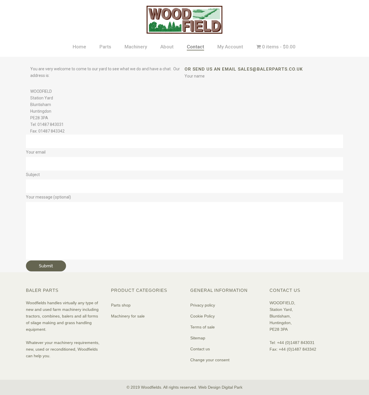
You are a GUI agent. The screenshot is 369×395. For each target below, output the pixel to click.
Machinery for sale (128, 316)
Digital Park (232, 387)
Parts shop (121, 305)
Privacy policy (202, 305)
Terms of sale (202, 327)
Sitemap (197, 338)
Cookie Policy (202, 316)
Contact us (200, 349)
